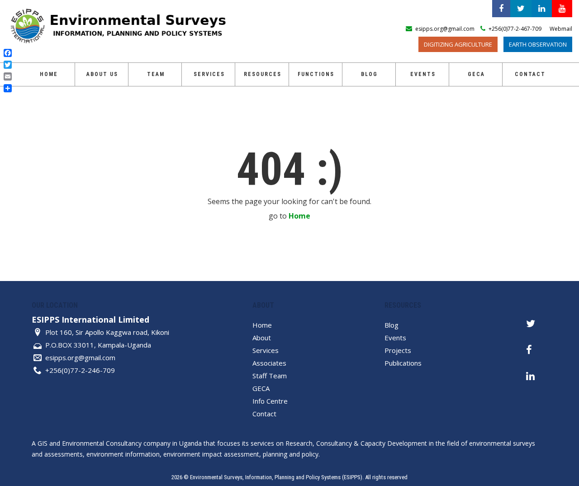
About (261, 337)
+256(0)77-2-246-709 (80, 370)
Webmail (561, 29)
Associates (269, 362)
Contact (530, 74)
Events (423, 74)
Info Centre (270, 400)
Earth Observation (538, 44)
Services (209, 74)
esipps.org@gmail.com (80, 357)
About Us (102, 74)
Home (49, 74)
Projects (397, 350)
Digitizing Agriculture (458, 44)
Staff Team (269, 375)
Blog (369, 74)
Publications (403, 362)
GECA (261, 388)
